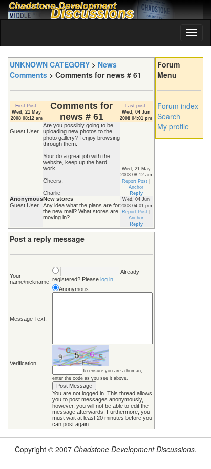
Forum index (177, 106)
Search (168, 116)
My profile (173, 126)
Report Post (134, 181)
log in (106, 279)
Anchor (136, 187)
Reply (136, 193)
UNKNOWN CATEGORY (50, 64)
